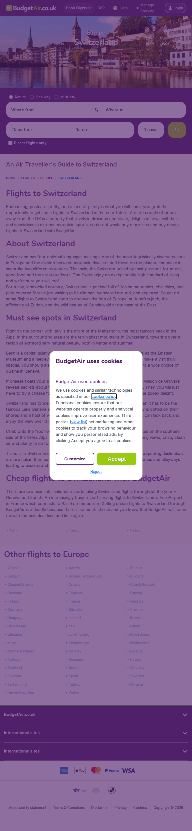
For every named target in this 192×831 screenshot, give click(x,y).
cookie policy (104, 396)
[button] (96, 471)
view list (78, 421)
